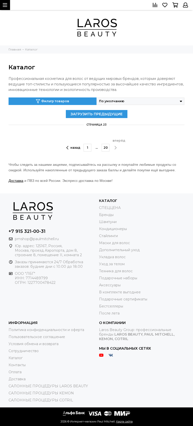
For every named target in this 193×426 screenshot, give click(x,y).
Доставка (16, 181)
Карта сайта (124, 421)
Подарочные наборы (118, 278)
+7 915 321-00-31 (27, 231)
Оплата (15, 372)
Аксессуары (110, 285)
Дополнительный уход (119, 250)
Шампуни (108, 222)
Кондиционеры (113, 229)
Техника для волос (116, 271)
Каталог (16, 358)
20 (106, 147)
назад (75, 147)
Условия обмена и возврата (34, 344)
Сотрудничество (24, 351)
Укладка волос (112, 257)
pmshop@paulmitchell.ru (37, 239)
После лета (109, 313)
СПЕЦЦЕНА (110, 207)
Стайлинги (108, 236)
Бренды (106, 214)
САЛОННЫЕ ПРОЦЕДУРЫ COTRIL (41, 400)
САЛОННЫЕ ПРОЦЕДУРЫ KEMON (41, 393)
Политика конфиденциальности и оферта (46, 330)
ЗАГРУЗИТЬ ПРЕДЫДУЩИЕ (97, 114)
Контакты (17, 365)
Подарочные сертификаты (123, 299)
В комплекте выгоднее (120, 292)
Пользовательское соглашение (37, 337)
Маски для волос (114, 243)
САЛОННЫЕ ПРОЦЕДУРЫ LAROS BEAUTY (48, 386)
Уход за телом (112, 264)
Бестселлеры (111, 306)
